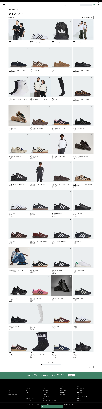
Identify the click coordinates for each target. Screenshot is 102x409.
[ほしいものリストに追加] (28, 21)
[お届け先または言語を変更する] (99, 3)
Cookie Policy (75, 404)
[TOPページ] (4, 4)
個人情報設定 (31, 404)
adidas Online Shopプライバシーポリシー (57, 404)
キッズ (44, 5)
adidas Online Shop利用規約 (44, 404)
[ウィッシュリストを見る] (96, 5)
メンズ (34, 5)
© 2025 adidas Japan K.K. (51, 407)
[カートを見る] (98, 5)
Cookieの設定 (26, 404)
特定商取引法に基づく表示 (68, 404)
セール (58, 5)
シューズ (48, 5)
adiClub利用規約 (37, 404)
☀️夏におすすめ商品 (65, 5)
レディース (39, 5)
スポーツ (54, 5)
